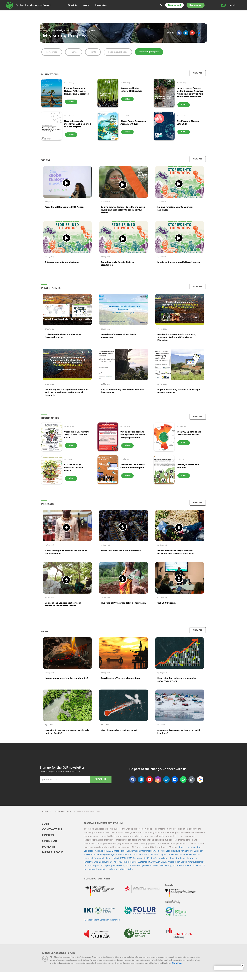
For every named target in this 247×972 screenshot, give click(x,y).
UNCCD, (156, 862)
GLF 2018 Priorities (166, 603)
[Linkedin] (141, 779)
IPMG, (123, 858)
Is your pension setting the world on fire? (66, 678)
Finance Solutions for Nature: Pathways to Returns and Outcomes (76, 91)
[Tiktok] (191, 779)
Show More (177, 963)
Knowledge (100, 5)
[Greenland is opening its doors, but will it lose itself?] (179, 705)
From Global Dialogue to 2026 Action (64, 207)
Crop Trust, (160, 851)
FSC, (130, 854)
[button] (179, 32)
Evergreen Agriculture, (111, 854)
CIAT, (199, 847)
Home (46, 30)
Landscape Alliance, (94, 851)
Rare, (173, 858)
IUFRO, (147, 858)
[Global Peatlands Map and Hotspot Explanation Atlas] (67, 309)
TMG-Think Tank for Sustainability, (135, 862)
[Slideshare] (166, 779)
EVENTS (48, 835)
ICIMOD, (146, 854)
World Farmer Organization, (139, 865)
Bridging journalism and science (62, 262)
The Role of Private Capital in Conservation (123, 603)
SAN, (96, 862)
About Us (72, 5)
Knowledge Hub (61, 30)
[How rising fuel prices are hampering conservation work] (179, 653)
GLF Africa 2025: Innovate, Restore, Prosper (73, 467)
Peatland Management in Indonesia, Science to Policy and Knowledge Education (176, 337)
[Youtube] (149, 779)
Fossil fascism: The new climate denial (121, 678)
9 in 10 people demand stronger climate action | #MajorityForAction (133, 435)
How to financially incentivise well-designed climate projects (77, 124)
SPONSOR (49, 841)
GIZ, (140, 854)
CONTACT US (52, 829)
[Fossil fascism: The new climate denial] (123, 653)
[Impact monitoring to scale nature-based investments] (123, 364)
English (232, 5)
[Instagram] (158, 779)
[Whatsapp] (183, 779)
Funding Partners (97, 878)
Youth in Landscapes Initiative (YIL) (115, 869)
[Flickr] (175, 779)
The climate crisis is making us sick (119, 730)
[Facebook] (132, 779)
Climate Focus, (119, 851)
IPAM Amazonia (134, 858)
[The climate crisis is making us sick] (123, 705)
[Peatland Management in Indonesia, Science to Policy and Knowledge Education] (179, 309)
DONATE (48, 846)
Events (86, 5)
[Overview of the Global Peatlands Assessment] (123, 309)
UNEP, (164, 862)
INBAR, (116, 858)
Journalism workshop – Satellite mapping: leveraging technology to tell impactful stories (123, 210)
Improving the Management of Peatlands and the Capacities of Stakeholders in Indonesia (67, 392)
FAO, (125, 854)
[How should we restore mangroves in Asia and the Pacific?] (67, 705)
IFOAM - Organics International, (167, 854)
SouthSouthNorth (107, 862)
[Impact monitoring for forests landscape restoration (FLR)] (179, 364)
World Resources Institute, (186, 865)
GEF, (135, 854)
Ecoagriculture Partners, (178, 851)
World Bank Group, (163, 865)
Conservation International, (140, 851)
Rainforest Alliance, (160, 858)
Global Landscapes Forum (33, 5)
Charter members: (188, 847)
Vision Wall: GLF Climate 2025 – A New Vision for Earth (76, 435)
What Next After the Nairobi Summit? (121, 550)
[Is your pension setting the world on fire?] (67, 653)
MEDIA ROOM (53, 852)
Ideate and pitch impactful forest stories (178, 262)
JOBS (46, 824)
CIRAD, (107, 851)
